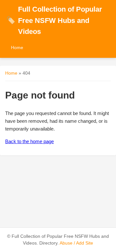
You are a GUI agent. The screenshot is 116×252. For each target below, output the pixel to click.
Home (17, 47)
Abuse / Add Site (76, 243)
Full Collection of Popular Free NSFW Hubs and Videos (54, 20)
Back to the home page (29, 141)
